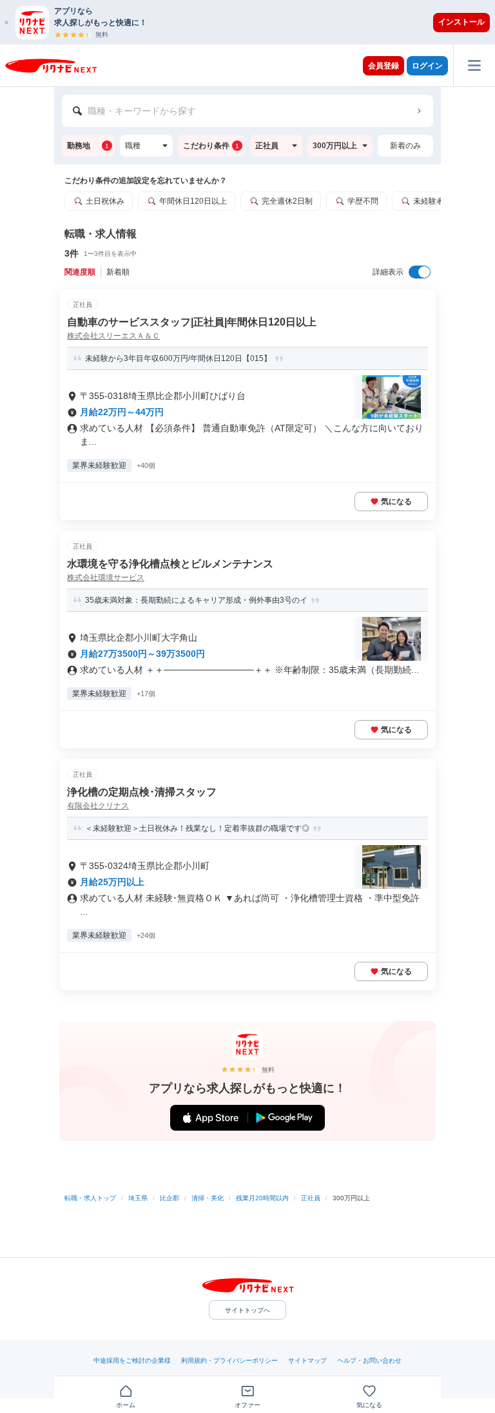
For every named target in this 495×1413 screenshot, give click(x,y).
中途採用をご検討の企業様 (132, 1360)
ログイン (427, 65)
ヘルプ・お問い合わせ (369, 1360)
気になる (396, 501)
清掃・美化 (207, 1198)
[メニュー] (474, 65)
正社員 (310, 1198)
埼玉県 (138, 1198)
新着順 (118, 272)
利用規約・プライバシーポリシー (229, 1360)
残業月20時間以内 (262, 1198)
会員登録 (383, 65)
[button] (254, 22)
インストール (461, 21)
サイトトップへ (247, 1310)
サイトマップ (307, 1360)
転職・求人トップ (90, 1198)
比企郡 (169, 1198)
